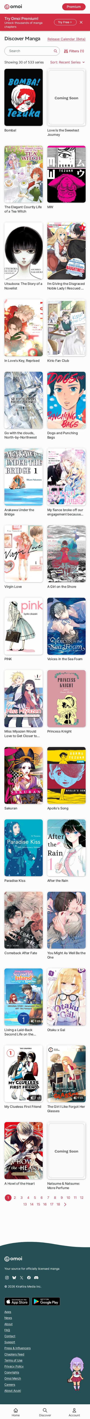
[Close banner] (81, 22)
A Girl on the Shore (61, 586)
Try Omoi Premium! (21, 18)
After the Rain (57, 880)
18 (59, 1204)
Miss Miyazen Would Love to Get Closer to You (20, 733)
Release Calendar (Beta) (67, 39)
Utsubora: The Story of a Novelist (23, 286)
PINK (8, 659)
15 (39, 1204)
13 (25, 1204)
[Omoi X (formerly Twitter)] (21, 1277)
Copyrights (11, 1372)
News (8, 1317)
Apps (7, 1311)
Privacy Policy (14, 1366)
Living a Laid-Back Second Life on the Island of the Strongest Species (22, 1032)
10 (69, 1197)
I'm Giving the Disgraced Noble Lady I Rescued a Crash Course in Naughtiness (66, 286)
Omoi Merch (12, 1378)
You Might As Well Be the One (66, 955)
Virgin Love (13, 586)
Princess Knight (59, 731)
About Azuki (12, 1390)
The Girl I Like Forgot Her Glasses (66, 1108)
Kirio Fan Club (58, 360)
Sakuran (10, 808)
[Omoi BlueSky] (14, 1277)
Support (9, 1342)
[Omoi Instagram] (6, 1277)
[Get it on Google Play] (46, 1301)
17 (52, 1204)
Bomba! (10, 130)
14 (32, 1204)
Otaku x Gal (56, 1030)
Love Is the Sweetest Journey (63, 132)
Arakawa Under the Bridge (19, 512)
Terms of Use (13, 1360)
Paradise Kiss (14, 880)
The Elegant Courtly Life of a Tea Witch (23, 209)
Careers (9, 1384)
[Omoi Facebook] (28, 1277)
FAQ (7, 1330)
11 (76, 1197)
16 (45, 1204)
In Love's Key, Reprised (21, 360)
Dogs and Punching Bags (62, 435)
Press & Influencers (17, 1348)
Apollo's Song (57, 808)
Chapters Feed (14, 1354)
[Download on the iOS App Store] (17, 1301)
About (8, 1324)
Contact (9, 1336)
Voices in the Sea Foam (64, 659)
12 (82, 1197)
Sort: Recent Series (66, 62)
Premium (74, 7)
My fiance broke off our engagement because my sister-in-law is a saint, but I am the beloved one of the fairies (65, 512)
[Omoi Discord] (36, 1277)
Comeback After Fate (20, 953)
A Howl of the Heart (19, 1183)
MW (50, 207)
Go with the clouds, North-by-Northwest (20, 435)
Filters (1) (76, 51)
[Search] (55, 51)
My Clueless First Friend (22, 1106)
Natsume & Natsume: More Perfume (63, 1185)
